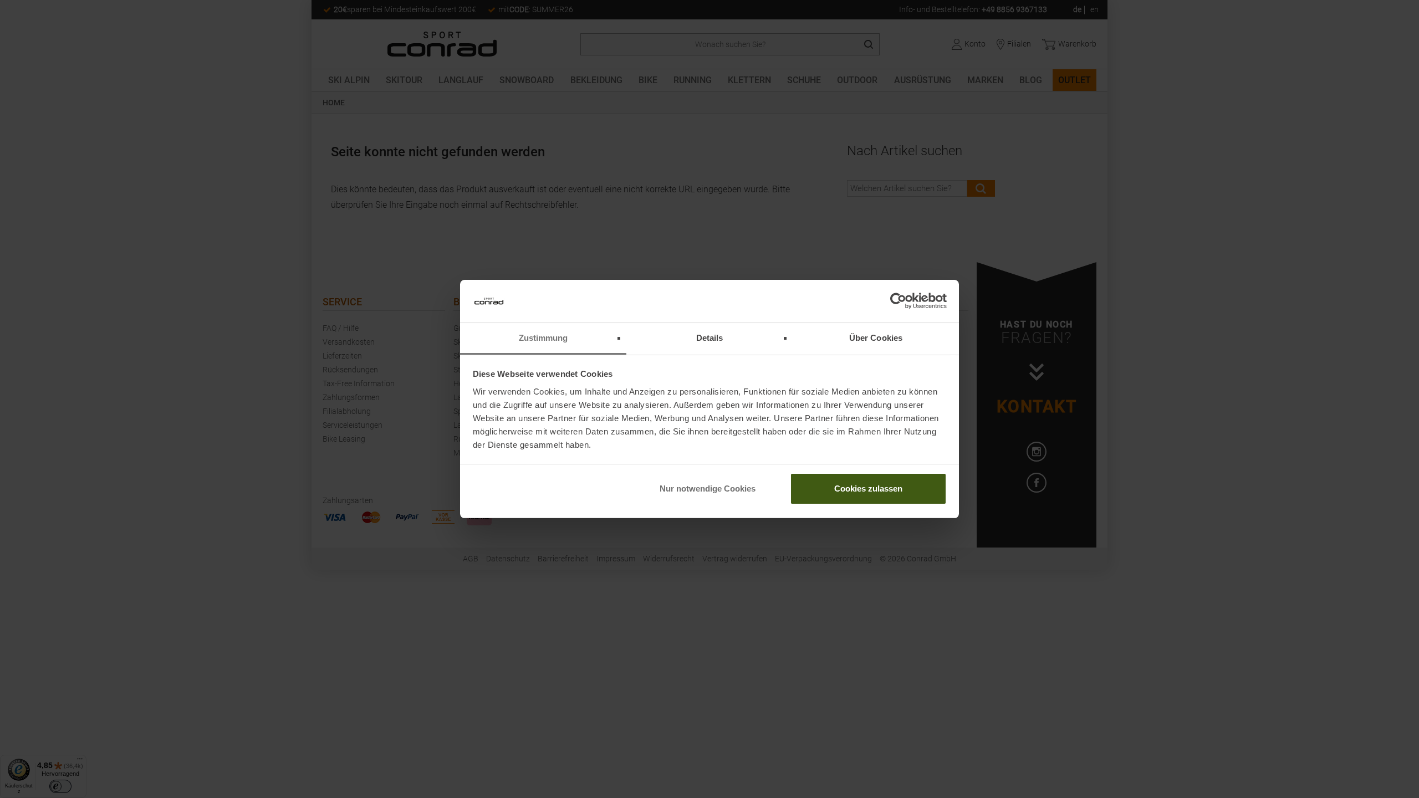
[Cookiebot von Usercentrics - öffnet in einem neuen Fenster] (898, 301)
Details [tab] (709, 337)
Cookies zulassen (868, 488)
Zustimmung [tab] (543, 337)
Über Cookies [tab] (875, 337)
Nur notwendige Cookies (708, 488)
